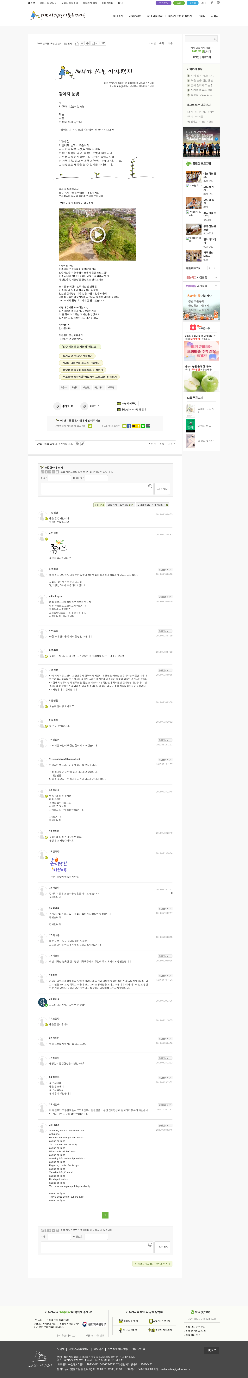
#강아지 (99, 387)
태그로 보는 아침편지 (199, 104)
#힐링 (210, 121)
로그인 (195, 57)
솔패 (179, 3)
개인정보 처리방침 (118, 1349)
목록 (161, 43)
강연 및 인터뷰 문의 (195, 1331)
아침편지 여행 (90, 3)
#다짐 (202, 121)
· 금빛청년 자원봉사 (198, 305)
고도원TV (163, 3)
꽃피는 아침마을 (69, 3)
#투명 (111, 387)
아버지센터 (108, 3)
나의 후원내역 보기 (66, 1335)
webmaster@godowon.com (176, 1369)
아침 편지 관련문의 (195, 1327)
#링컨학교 (192, 121)
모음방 (201, 15)
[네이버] (53, 471)
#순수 (64, 387)
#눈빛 (86, 387)
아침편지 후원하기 (79, 1349)
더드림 (192, 3)
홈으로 (31, 3)
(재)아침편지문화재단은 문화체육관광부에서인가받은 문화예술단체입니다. (57, 1325)
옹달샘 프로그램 (202, 163)
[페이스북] (46, 471)
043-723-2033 (208, 1319)
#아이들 (199, 116)
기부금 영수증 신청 (94, 1335)
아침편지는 (135, 15)
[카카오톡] (57, 471)
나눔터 (214, 15)
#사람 (198, 111)
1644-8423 (146, 1364)
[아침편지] (42, 471)
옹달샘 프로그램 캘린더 (134, 409)
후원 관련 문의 (193, 1335)
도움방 (61, 1349)
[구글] (49, 471)
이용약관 (98, 1349)
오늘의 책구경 (129, 403)
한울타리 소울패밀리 (59, 1319)
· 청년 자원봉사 (195, 301)
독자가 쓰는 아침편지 (180, 15)
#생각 (75, 387)
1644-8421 (194, 1319)
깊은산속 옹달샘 (48, 3)
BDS (120, 3)
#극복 (211, 111)
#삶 (204, 111)
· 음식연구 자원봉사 (198, 309)
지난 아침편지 (155, 15)
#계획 (190, 111)
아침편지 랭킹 (194, 68)
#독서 (190, 116)
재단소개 (118, 15)
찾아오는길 (138, 1349)
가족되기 (206, 57)
